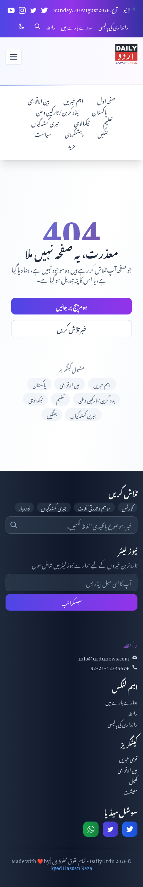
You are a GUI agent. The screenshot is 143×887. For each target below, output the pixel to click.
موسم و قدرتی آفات (94, 507)
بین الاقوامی (39, 100)
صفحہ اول (106, 100)
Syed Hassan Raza (71, 867)
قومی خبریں (128, 758)
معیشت (130, 791)
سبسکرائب (71, 602)
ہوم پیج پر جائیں (71, 306)
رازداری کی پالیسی (113, 26)
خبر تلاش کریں (71, 329)
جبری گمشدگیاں (45, 122)
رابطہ (51, 26)
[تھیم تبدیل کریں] (21, 26)
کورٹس (127, 507)
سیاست (43, 133)
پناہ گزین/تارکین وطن (57, 111)
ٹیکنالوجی (81, 122)
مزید (71, 144)
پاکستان (99, 111)
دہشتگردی (74, 133)
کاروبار (24, 507)
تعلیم (107, 122)
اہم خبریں (73, 100)
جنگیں (103, 133)
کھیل (133, 780)
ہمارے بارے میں (77, 26)
